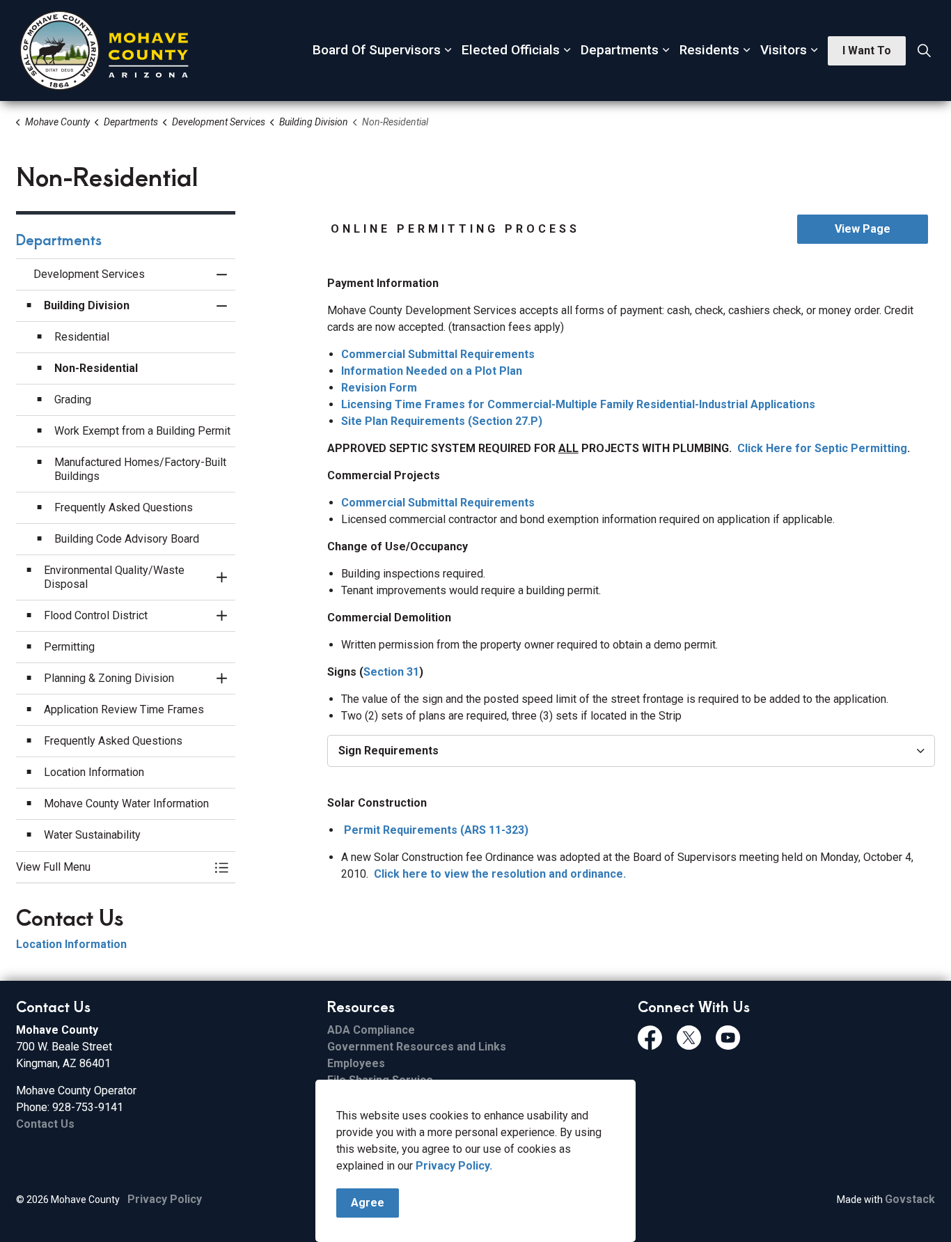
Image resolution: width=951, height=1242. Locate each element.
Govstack (910, 1199)
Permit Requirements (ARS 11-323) (436, 830)
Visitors (783, 50)
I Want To (866, 50)
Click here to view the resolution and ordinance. (500, 873)
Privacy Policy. (454, 1165)
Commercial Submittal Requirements (438, 354)
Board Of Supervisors (377, 50)
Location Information (71, 944)
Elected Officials (511, 50)
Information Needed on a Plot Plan (431, 371)
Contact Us (45, 1124)
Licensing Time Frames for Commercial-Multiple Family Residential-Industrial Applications (578, 404)
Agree (367, 1202)
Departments (620, 50)
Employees (356, 1063)
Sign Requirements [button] (388, 750)
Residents (709, 50)
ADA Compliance (371, 1030)
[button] (111, 867)
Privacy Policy (164, 1199)
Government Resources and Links (416, 1046)
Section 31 (391, 671)
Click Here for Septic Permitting (822, 448)
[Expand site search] (924, 50)
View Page (862, 228)
